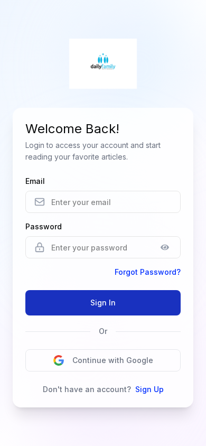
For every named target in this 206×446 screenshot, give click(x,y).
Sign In (103, 302)
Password (43, 226)
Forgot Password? (148, 271)
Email (35, 180)
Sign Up (149, 389)
